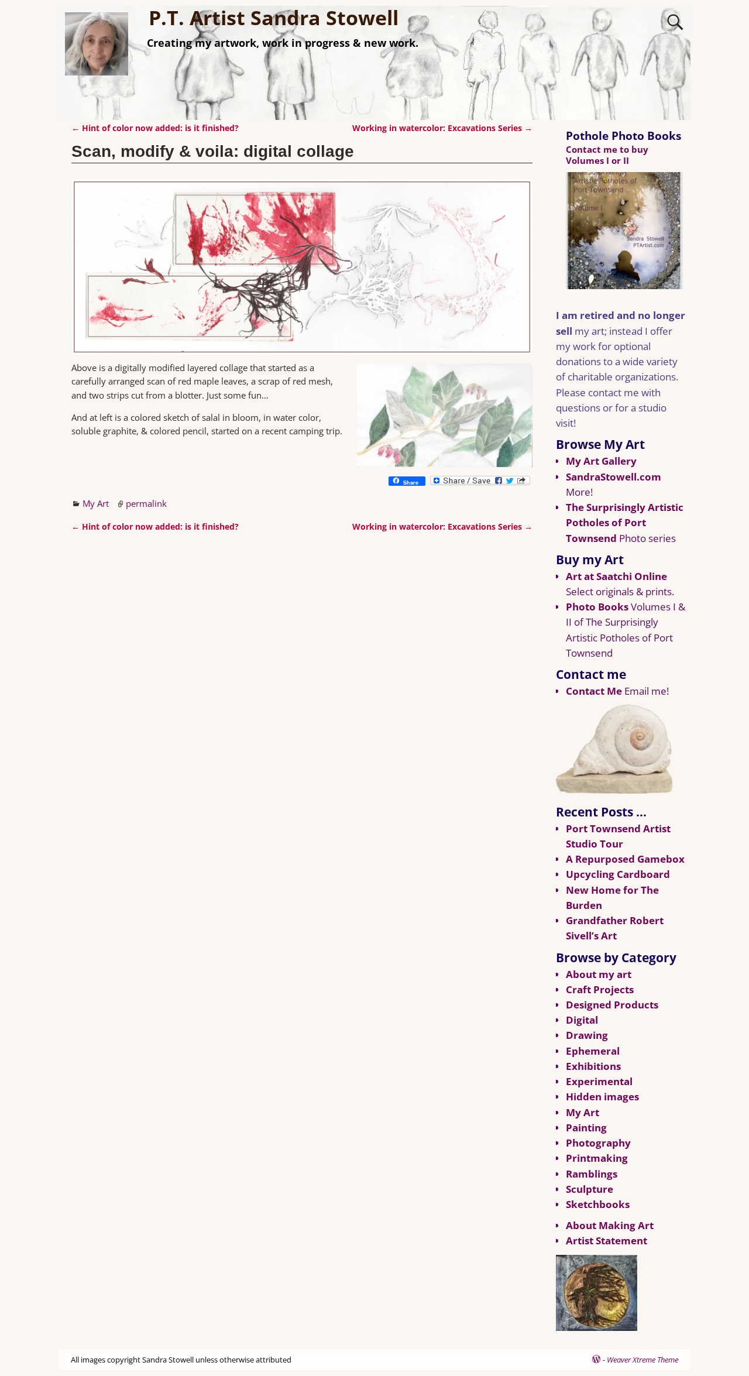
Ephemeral (593, 1051)
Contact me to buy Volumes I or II (607, 154)
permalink (146, 503)
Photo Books (597, 606)
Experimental (599, 1081)
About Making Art (610, 1225)
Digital (582, 1020)
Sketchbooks (598, 1204)
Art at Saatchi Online (616, 576)
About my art (598, 974)
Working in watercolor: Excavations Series (442, 128)
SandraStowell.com (613, 476)
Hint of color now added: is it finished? (155, 128)
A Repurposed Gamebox (625, 859)
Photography (598, 1142)
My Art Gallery (601, 461)
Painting (586, 1127)
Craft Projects (600, 989)
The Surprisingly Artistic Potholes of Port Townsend (624, 522)
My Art (96, 503)
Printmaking (597, 1158)
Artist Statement (606, 1240)
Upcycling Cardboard (618, 874)
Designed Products (612, 1004)
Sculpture (589, 1189)
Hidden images (602, 1096)
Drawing (587, 1035)
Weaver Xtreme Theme (642, 1359)
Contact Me (594, 691)
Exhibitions (593, 1066)
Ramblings (591, 1174)
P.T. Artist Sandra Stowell (273, 17)
